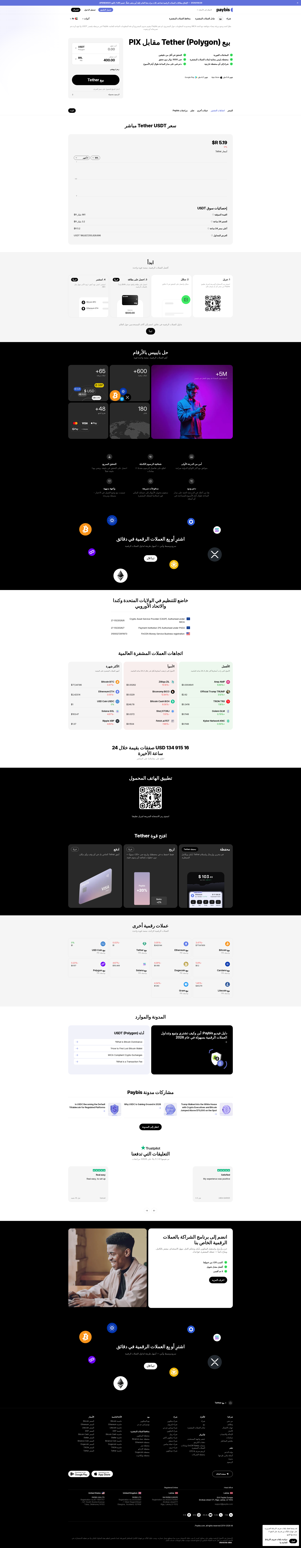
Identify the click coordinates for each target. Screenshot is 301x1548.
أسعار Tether (221, 151)
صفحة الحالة (221, 1474)
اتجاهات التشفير (218, 110)
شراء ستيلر (172, 1441)
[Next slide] (147, 1210)
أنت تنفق (113, 46)
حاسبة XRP (117, 1431)
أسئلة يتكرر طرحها (225, 1455)
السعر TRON (88, 1447)
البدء (72, 110)
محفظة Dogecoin (142, 1452)
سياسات (229, 1437)
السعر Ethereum (87, 1424)
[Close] (298, 3)
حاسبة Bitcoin (116, 1421)
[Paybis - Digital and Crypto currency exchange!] (225, 10)
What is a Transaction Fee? (129, 1061)
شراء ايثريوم (172, 1424)
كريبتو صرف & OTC (197, 1451)
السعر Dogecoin (87, 1444)
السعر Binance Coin (86, 1441)
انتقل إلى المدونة (150, 1127)
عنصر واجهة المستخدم (196, 1439)
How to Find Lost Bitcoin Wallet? (126, 1048)
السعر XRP (89, 1431)
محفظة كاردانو (144, 1449)
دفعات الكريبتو (199, 1442)
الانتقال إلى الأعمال (205, 10)
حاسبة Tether (116, 1451)
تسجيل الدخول (89, 10)
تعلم (192, 110)
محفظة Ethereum (142, 1442)
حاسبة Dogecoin (115, 1444)
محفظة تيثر (145, 1445)
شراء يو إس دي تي (170, 1427)
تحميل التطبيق (105, 10)
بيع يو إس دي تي (143, 1424)
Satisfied (225, 1175)
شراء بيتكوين (172, 1421)
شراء (228, 18)
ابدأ (150, 331)
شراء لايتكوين (172, 1431)
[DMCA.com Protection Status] (226, 1543)
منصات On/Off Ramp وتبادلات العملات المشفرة (193, 1446)
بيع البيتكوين (145, 1421)
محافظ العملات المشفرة (180, 18)
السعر (230, 110)
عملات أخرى (202, 110)
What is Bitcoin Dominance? (128, 1042)
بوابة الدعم (228, 1452)
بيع (220, 18)
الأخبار (230, 1431)
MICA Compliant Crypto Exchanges (125, 1055)
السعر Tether (88, 1451)
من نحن (230, 1421)
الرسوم (230, 1462)
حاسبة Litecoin (116, 1427)
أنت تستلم (113, 57)
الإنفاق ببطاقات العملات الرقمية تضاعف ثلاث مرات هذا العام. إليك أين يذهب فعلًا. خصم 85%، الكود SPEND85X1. (143, 3)
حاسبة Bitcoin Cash (114, 1434)
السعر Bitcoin (88, 1421)
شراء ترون (173, 1447)
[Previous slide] (154, 1210)
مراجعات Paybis (180, 110)
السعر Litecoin (88, 1427)
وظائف (230, 1424)
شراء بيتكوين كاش (170, 1437)
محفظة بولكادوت (143, 1455)
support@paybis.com (224, 1504)
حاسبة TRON (116, 1447)
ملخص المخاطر (227, 1441)
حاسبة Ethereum (115, 1424)
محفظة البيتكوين (143, 1435)
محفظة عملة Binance (141, 1439)
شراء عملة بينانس (170, 1444)
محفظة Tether (190, 849)
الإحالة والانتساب (226, 1434)
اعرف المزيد (218, 1280)
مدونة (230, 1459)
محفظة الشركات (198, 1454)
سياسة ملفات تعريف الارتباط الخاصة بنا (276, 1541)
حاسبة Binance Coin (113, 1441)
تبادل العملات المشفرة (205, 18)
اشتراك (76, 10)
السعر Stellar (89, 1437)
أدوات (86, 18)
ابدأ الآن (150, 558)
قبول (293, 1541)
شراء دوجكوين (171, 1451)
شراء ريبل (173, 1434)
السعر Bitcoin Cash (86, 1434)
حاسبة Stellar (116, 1437)
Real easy (100, 1175)
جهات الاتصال (227, 1427)
